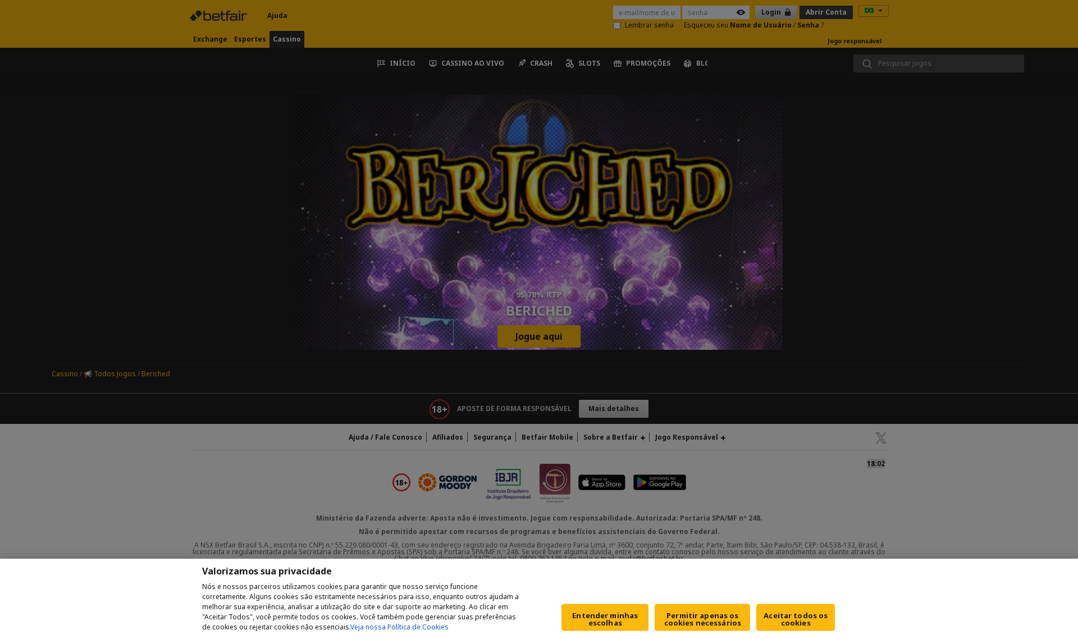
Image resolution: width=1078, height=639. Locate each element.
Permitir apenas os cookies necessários (702, 619)
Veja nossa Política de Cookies (399, 627)
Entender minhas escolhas (605, 619)
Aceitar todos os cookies (796, 619)
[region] (539, 599)
